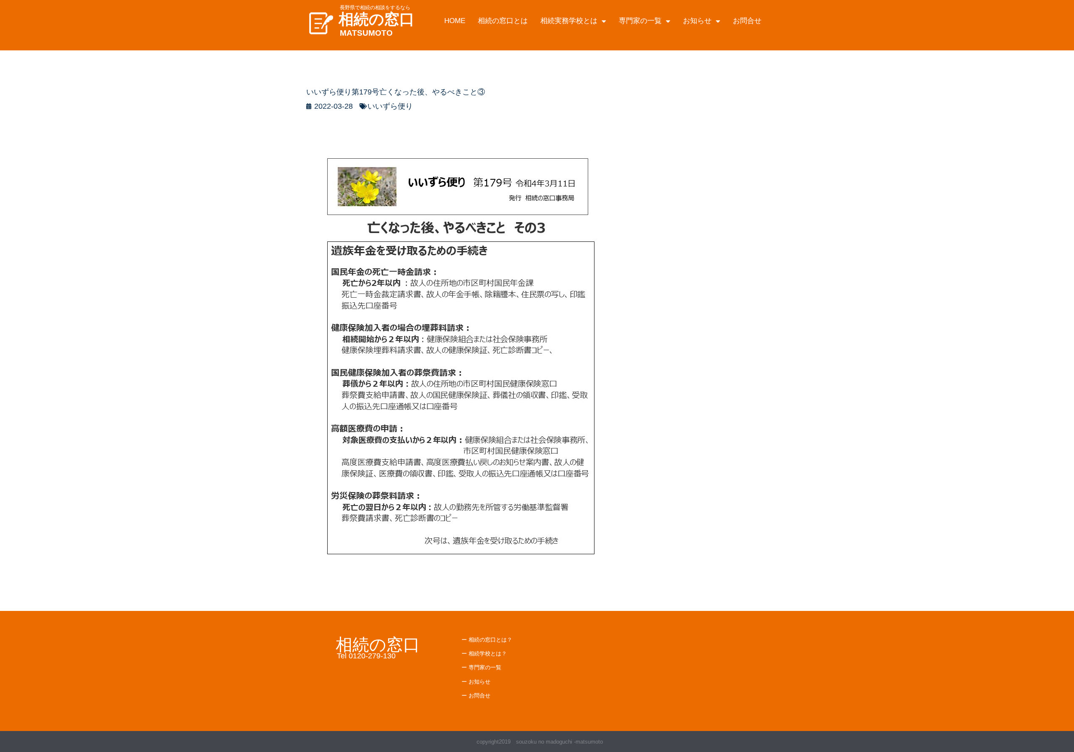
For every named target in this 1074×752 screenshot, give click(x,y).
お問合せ (747, 21)
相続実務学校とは (568, 21)
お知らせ (697, 21)
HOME (454, 21)
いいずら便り (390, 106)
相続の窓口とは (503, 21)
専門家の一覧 (640, 21)
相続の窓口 (376, 19)
